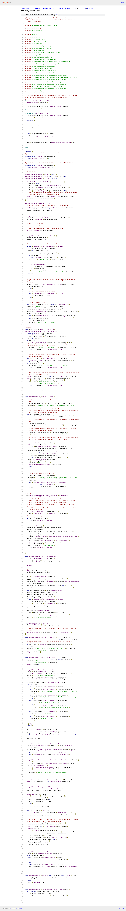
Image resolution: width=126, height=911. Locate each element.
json (123, 908)
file (56, 15)
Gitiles (10, 908)
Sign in (122, 3)
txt (119, 908)
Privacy (15, 908)
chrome (83, 8)
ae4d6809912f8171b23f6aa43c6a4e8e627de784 (60, 8)
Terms (20, 908)
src (40, 8)
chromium (25, 8)
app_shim (90, 8)
